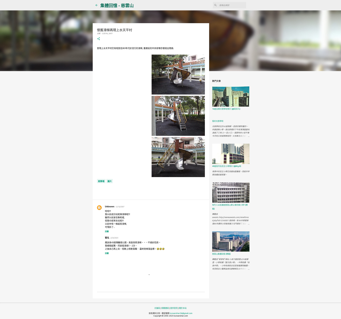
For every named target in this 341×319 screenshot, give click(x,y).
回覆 (107, 231)
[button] (98, 39)
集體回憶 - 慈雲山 (117, 5)
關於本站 (182, 308)
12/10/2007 (119, 207)
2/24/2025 (114, 238)
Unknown (109, 206)
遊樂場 (101, 181)
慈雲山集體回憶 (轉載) (221, 254)
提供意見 (174, 308)
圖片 (109, 181)
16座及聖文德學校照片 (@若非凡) (226, 109)
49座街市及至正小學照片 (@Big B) (226, 166)
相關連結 (165, 308)
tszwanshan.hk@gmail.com (181, 313)
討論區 (157, 308)
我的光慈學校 (217, 121)
